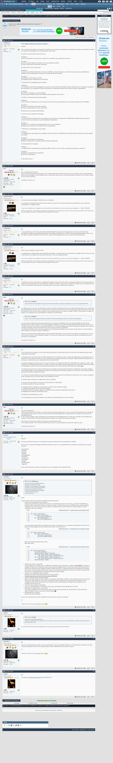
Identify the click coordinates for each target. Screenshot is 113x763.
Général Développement (17, 16)
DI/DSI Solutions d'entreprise (16, 4)
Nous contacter (75, 729)
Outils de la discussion (81, 37)
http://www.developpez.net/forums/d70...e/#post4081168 (41, 576)
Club (80, 1)
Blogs (42, 1)
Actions (13, 12)
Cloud (26, 4)
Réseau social (21, 12)
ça (52, 626)
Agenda (32, 12)
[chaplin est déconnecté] (11, 622)
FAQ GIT (62, 8)
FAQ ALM (56, 8)
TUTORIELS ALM (48, 8)
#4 (93, 225)
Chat (47, 1)
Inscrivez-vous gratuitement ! (34, 10)
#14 (93, 671)
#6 (93, 276)
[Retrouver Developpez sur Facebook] (111, 8)
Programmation (60, 4)
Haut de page (91, 729)
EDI (54, 4)
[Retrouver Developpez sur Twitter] (109, 8)
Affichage (90, 37)
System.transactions (35, 677)
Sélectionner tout (64, 510)
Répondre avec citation (81, 162)
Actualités (16, 703)
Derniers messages (5, 12)
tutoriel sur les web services (72, 211)
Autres (40, 16)
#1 (93, 40)
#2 (93, 165)
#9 (93, 404)
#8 (93, 346)
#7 (93, 294)
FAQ (37, 1)
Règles (41, 12)
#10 (93, 432)
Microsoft (38, 4)
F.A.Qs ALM (54, 703)
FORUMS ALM (39, 8)
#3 (93, 193)
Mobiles (77, 4)
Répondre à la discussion (11, 20)
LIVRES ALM (68, 8)
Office (71, 4)
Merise (58, 6)
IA (30, 4)
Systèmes (83, 4)
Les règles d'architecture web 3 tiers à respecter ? (27, 24)
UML (63, 6)
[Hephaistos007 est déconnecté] (11, 208)
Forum (7, 16)
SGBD (67, 4)
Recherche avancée (107, 12)
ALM (33, 4)
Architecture (33, 16)
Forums (23, 1)
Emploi (63, 1)
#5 (93, 244)
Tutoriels (31, 1)
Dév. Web (49, 4)
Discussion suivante (56, 710)
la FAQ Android (54, 212)
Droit (75, 1)
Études (69, 1)
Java (44, 4)
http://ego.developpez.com (28, 180)
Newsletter (55, 1)
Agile (54, 6)
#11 (93, 474)
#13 (93, 638)
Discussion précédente (42, 710)
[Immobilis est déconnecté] (11, 489)
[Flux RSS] (107, 8)
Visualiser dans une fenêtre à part (79, 510)
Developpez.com (83, 729)
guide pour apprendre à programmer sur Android (48, 211)
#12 (93, 610)
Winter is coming (26, 604)
